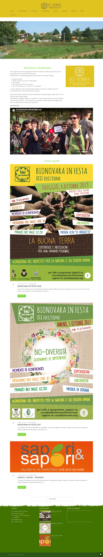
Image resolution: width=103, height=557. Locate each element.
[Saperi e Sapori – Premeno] (51, 456)
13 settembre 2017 (32, 422)
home (12, 11)
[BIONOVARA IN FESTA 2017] (51, 361)
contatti (13, 15)
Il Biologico (34, 11)
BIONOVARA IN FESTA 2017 (29, 424)
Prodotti (64, 11)
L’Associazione (22, 11)
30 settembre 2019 (32, 284)
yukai (20, 284)
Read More (21, 296)
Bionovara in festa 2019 (29, 286)
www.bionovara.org (18, 522)
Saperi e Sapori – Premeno (31, 477)
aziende (55, 11)
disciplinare (45, 11)
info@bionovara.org (18, 519)
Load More (52, 499)
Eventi (82, 11)
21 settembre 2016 (32, 475)
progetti (73, 11)
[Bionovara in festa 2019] (51, 222)
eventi (24, 284)
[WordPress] (51, 6)
